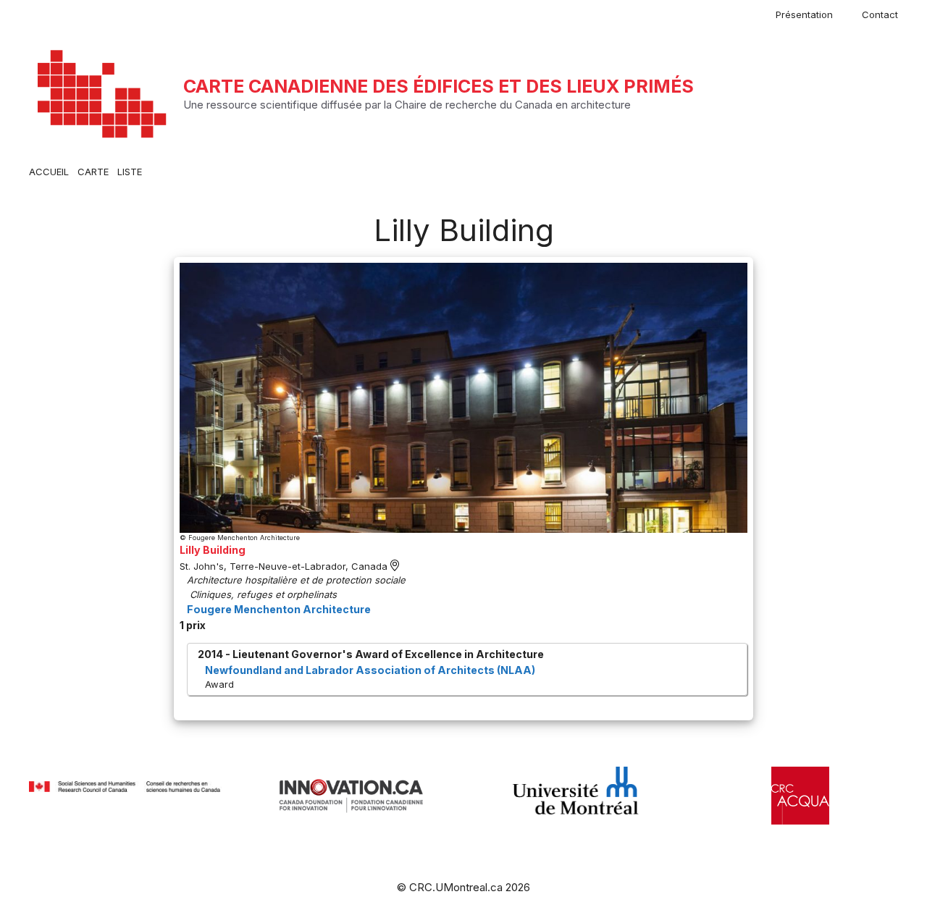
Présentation (804, 14)
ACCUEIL (49, 171)
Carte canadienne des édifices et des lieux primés (438, 86)
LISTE (129, 171)
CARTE (93, 171)
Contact (880, 14)
